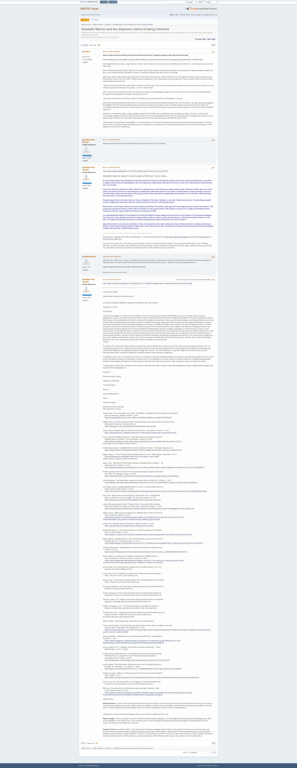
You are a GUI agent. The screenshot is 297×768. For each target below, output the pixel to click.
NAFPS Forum (89, 8)
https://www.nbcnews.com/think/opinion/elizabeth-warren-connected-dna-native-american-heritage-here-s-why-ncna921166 (149, 509)
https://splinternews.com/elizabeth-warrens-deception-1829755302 (129, 526)
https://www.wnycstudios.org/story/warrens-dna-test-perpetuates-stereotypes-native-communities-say (142, 476)
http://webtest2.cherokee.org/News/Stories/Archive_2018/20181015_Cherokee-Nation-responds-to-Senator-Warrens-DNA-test (151, 482)
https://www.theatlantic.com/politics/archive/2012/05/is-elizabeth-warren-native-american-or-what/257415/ (143, 450)
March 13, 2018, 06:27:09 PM (111, 167)
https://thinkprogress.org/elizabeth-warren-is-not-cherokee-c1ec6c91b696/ (132, 456)
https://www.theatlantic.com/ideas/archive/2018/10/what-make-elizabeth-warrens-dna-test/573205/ (141, 433)
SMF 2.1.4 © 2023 (84, 765)
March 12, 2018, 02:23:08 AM (111, 51)
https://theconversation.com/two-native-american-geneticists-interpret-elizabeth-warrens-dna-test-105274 (143, 441)
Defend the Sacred (88, 140)
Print (214, 45)
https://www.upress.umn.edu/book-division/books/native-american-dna (130, 426)
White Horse (90, 256)
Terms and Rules (206, 765)
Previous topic (200, 39)
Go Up (83, 743)
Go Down (84, 45)
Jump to (185, 752)
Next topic (211, 39)
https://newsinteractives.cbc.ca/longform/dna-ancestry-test (124, 267)
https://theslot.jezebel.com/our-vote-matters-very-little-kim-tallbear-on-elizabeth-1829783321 (138, 417)
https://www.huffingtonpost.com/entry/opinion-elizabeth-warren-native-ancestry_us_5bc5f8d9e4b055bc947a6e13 (146, 552)
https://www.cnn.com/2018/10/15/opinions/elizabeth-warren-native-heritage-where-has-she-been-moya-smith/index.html (148, 534)
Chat (176, 15)
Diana (87, 51)
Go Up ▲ (215, 765)
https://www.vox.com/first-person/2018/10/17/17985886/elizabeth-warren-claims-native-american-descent (143, 669)
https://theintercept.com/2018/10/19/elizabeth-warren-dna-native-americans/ (133, 500)
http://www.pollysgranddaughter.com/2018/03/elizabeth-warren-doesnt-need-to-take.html (135, 171)
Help (198, 765)
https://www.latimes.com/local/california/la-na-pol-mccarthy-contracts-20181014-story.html (137, 660)
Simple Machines (94, 765)
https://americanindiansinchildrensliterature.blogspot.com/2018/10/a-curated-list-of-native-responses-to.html (144, 560)
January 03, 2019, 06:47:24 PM (112, 279)
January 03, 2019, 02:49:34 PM (112, 256)
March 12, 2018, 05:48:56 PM (111, 140)
